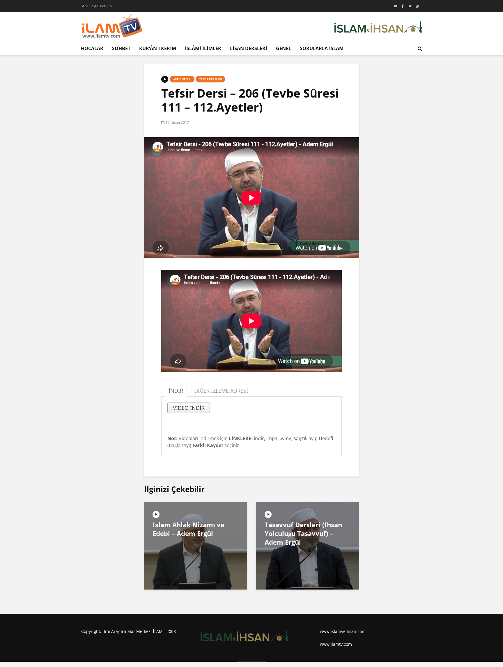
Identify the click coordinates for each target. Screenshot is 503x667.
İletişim (106, 5)
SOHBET (121, 48)
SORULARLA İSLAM (321, 48)
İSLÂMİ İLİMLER (203, 48)
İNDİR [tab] (176, 390)
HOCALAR (92, 48)
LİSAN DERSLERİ (248, 48)
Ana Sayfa (90, 5)
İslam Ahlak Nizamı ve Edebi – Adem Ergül (188, 529)
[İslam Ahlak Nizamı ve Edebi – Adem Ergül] (195, 545)
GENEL (283, 48)
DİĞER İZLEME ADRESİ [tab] (221, 390)
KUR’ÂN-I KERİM (157, 48)
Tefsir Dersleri (210, 79)
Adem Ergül (182, 79)
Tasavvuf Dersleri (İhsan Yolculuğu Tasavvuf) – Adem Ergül (303, 533)
